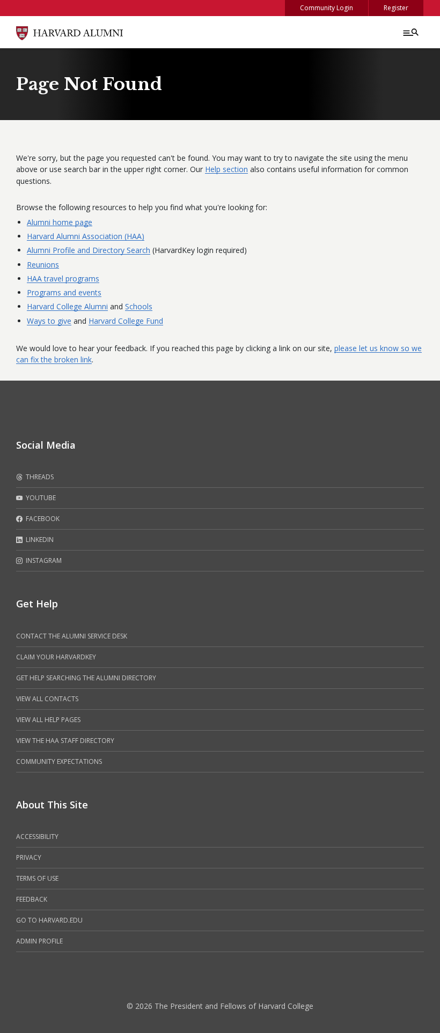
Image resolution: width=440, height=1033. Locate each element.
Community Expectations (59, 761)
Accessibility (37, 836)
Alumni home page (59, 222)
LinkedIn (39, 539)
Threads (39, 476)
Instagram (43, 560)
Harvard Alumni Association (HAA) (85, 236)
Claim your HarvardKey (56, 657)
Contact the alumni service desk (71, 636)
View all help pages (48, 719)
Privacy (28, 857)
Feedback (31, 899)
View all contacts (47, 698)
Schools (138, 306)
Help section (226, 169)
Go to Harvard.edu (49, 920)
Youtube (40, 497)
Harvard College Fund (126, 321)
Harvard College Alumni (67, 306)
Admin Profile (39, 941)
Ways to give (49, 321)
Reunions (43, 264)
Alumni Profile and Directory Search (88, 250)
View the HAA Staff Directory (65, 740)
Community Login (326, 7)
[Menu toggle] (410, 32)
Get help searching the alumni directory (86, 677)
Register (396, 7)
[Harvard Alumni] (69, 32)
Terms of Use (37, 878)
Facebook (42, 518)
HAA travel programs (63, 278)
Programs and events (64, 292)
